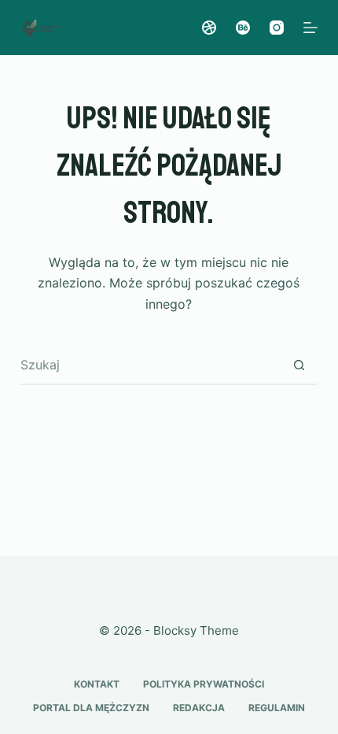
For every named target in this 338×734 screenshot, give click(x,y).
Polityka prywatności (203, 684)
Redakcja (199, 708)
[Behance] (243, 27)
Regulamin (276, 708)
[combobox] (150, 364)
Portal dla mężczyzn (91, 708)
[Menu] (310, 27)
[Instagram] (277, 27)
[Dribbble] (209, 27)
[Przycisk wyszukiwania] (299, 365)
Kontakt (96, 684)
